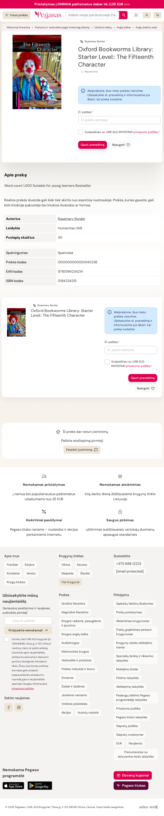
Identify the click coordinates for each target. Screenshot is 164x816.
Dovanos (67, 678)
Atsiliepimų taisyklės (130, 686)
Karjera (29, 565)
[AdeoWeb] (149, 807)
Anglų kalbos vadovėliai (150, 27)
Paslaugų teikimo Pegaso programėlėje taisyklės (133, 697)
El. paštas (84, 112)
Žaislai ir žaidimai (73, 686)
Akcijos (66, 712)
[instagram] (19, 707)
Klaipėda (67, 573)
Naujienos (135, 743)
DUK (119, 743)
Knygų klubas (16, 582)
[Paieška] (122, 15)
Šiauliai (85, 573)
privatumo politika (145, 132)
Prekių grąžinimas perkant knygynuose (133, 632)
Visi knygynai (70, 582)
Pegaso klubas (133, 785)
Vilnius (66, 565)
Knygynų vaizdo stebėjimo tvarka (134, 645)
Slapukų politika (127, 726)
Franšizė (12, 565)
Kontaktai (13, 573)
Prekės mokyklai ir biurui (78, 669)
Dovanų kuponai (135, 775)
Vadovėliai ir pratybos (76, 660)
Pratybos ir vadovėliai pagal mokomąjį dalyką (62, 27)
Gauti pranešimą (92, 145)
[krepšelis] (157, 15)
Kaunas (82, 565)
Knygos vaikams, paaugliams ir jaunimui (81, 623)
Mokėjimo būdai (127, 669)
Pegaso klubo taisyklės (131, 717)
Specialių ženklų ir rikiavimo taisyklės (134, 658)
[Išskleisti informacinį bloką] (136, 15)
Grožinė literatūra (73, 603)
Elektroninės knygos (75, 651)
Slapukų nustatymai (129, 735)
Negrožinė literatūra (75, 612)
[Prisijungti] (147, 15)
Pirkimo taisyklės (127, 678)
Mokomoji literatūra (18, 27)
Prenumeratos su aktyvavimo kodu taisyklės (136, 754)
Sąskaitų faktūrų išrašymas (134, 603)
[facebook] (8, 707)
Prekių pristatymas (129, 612)
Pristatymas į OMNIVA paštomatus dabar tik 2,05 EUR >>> (82, 4)
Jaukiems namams (74, 695)
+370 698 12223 (128, 563)
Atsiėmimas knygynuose (132, 621)
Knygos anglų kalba (75, 634)
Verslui (30, 573)
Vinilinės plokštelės (74, 704)
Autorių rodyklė (88, 712)
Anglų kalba (124, 27)
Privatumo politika (128, 708)
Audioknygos (70, 643)
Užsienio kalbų (103, 27)
